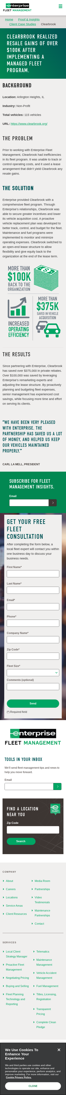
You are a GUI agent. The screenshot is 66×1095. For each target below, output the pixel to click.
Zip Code (12, 823)
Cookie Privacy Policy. (18, 1077)
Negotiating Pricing (17, 977)
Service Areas (14, 905)
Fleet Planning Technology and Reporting (15, 999)
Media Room (42, 881)
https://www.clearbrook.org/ (29, 123)
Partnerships (42, 889)
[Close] (59, 1050)
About (9, 881)
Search (20, 841)
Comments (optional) (20, 680)
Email (12, 496)
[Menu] (60, 6)
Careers (11, 889)
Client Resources (16, 913)
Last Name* (14, 583)
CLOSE (33, 1086)
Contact (39, 923)
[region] (33, 1069)
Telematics (42, 951)
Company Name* (17, 633)
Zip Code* (13, 649)
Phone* (11, 616)
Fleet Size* (13, 666)
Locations (12, 897)
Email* (11, 600)
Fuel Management (47, 986)
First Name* (14, 567)
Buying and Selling (17, 986)
